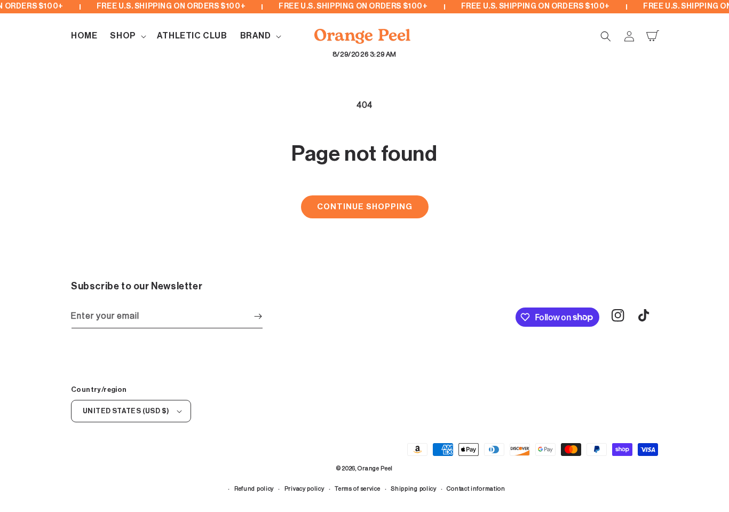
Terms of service (357, 489)
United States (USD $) (126, 410)
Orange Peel (375, 468)
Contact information (476, 489)
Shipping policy (414, 489)
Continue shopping (365, 207)
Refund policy (254, 489)
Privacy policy (304, 489)
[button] (127, 36)
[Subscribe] (257, 316)
